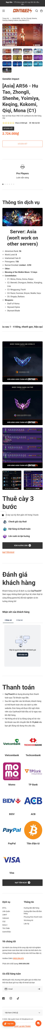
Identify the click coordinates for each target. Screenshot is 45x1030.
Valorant (5, 918)
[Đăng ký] (40, 989)
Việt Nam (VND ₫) (11, 1013)
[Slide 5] (11, 184)
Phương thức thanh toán (33, 917)
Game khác (6, 932)
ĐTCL (4, 908)
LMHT (4, 915)
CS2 (3, 921)
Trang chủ (5, 18)
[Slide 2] (5, 184)
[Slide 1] (2, 184)
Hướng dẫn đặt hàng (31, 908)
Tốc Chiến (6, 928)
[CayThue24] (22, 10)
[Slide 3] (7, 184)
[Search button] (36, 10)
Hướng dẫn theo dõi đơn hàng (33, 912)
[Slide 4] (9, 184)
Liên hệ (26, 924)
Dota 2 (4, 925)
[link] (11, 480)
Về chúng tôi (28, 920)
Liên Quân (6, 911)
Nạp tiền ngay (8, 552)
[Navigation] (3, 11)
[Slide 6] (13, 184)
